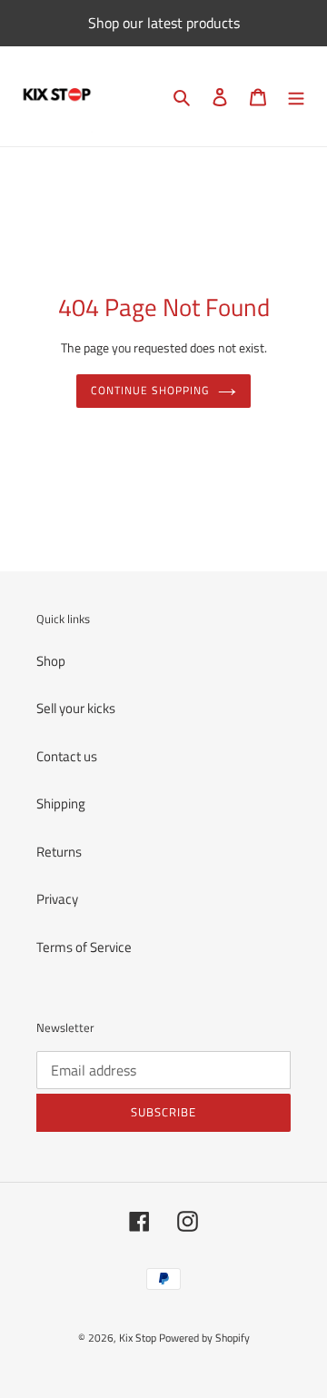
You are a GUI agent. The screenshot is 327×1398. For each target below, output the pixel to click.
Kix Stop (137, 1337)
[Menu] (296, 96)
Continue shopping (150, 390)
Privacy (57, 898)
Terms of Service (84, 947)
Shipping (60, 803)
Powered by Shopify (204, 1337)
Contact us (66, 756)
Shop (50, 660)
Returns (59, 851)
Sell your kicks (75, 708)
